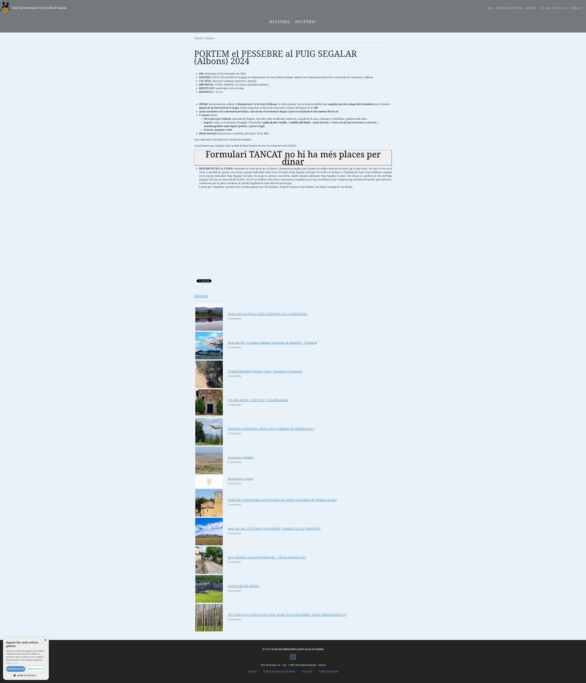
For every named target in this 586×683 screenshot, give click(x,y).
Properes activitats (509, 8)
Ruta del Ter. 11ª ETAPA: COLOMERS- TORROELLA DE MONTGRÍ (274, 529)
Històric (531, 8)
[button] (26, 675)
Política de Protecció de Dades (279, 671)
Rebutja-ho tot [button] (36, 669)
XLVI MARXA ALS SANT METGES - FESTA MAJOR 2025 (267, 557)
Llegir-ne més (12, 663)
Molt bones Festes (240, 479)
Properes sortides (241, 457)
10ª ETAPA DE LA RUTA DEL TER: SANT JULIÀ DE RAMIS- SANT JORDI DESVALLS (287, 615)
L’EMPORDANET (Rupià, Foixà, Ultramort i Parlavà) (265, 371)
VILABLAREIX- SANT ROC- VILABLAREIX (258, 400)
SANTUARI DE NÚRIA (243, 586)
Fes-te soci (559, 8)
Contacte (575, 8)
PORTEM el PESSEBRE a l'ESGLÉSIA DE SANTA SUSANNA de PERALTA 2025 (282, 500)
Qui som (544, 8)
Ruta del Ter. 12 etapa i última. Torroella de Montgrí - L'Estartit (272, 343)
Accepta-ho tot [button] (15, 669)
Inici (490, 8)
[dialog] (26, 658)
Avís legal (307, 671)
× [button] (45, 640)
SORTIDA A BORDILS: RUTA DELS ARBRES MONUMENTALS (271, 429)
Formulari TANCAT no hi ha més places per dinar (293, 157)
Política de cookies (328, 671)
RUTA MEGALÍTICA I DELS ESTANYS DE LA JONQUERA (267, 314)
